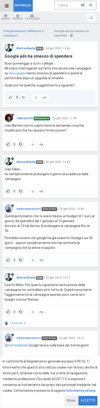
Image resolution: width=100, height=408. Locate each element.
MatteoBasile (26, 48)
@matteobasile (16, 345)
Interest (18, 18)
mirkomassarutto (29, 209)
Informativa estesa (81, 390)
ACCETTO (88, 400)
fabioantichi (25, 118)
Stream (5, 18)
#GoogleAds (17, 73)
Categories (32, 18)
